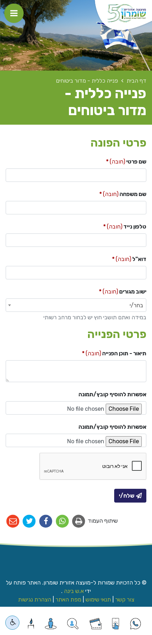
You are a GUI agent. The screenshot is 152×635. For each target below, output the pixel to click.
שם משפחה (112, 192)
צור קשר (124, 599)
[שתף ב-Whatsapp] (62, 521)
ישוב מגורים (111, 290)
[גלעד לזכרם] (31, 623)
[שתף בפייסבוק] (45, 521)
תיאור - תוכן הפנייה (103, 352)
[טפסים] (115, 623)
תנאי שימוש (98, 599)
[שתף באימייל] (13, 521)
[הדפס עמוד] (79, 521)
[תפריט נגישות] (12, 623)
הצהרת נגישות (34, 599)
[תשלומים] (95, 623)
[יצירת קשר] (72, 623)
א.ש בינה (73, 591)
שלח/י (126, 495)
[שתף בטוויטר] (29, 521)
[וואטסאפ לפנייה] (135, 623)
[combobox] (76, 305)
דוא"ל (118, 257)
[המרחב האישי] (51, 623)
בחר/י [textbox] (136, 305)
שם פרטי (115, 160)
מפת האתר (68, 599)
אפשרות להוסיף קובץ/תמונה (112, 394)
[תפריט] (14, 13)
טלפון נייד (114, 225)
